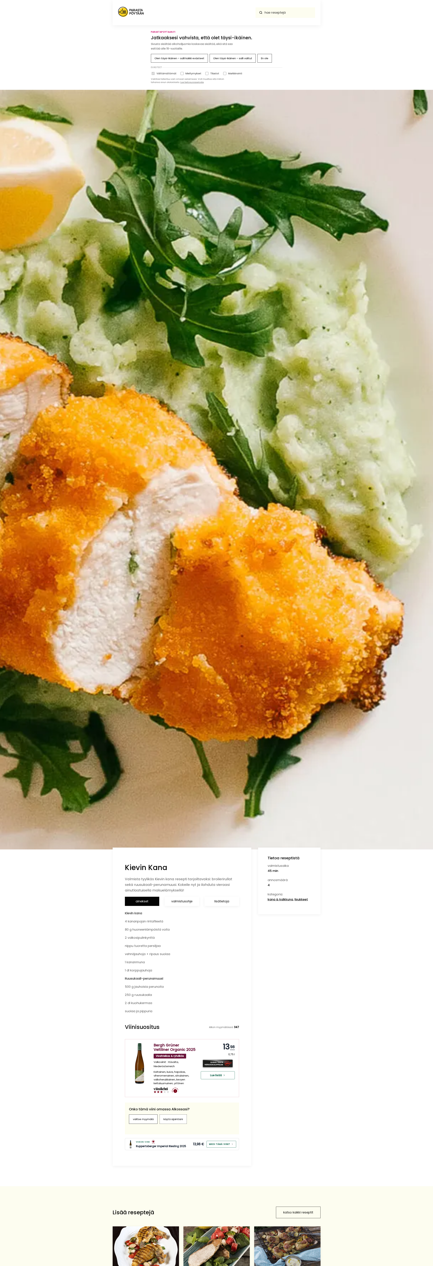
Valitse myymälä (143, 1119)
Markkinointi (235, 73)
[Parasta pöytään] (131, 12)
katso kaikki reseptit (298, 1212)
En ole (264, 58)
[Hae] (261, 12)
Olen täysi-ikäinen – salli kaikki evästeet (179, 58)
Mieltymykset (193, 73)
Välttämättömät (166, 73)
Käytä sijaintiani (173, 1119)
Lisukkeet (301, 899)
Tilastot (214, 73)
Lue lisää (216, 1075)
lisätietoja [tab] (221, 901)
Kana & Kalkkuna (280, 899)
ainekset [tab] (142, 901)
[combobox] (285, 12)
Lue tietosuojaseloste (192, 82)
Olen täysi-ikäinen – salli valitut (232, 58)
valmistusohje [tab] (181, 901)
